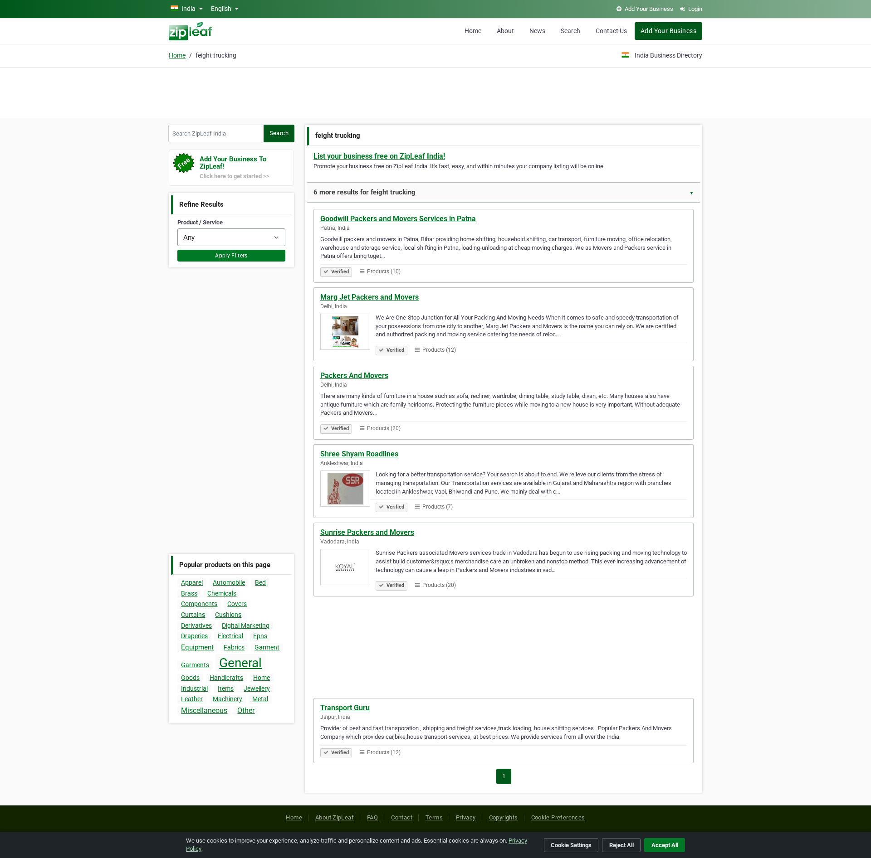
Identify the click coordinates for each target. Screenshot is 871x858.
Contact (401, 817)
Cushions (228, 614)
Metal (260, 699)
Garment (266, 647)
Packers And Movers (354, 375)
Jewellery (257, 688)
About (505, 30)
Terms (434, 817)
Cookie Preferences (558, 817)
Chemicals (221, 593)
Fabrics (234, 647)
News (537, 30)
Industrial (194, 688)
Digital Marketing (245, 625)
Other (245, 710)
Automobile (229, 582)
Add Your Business (668, 30)
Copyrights (503, 817)
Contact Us (611, 30)
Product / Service (200, 222)
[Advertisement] (435, 91)
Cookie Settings (571, 845)
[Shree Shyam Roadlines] (348, 489)
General (240, 662)
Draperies (194, 636)
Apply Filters (231, 255)
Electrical (230, 636)
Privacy (466, 817)
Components (199, 603)
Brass (189, 593)
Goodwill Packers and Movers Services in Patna (398, 218)
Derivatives (196, 625)
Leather (192, 699)
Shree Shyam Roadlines (359, 454)
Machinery (227, 699)
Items (226, 688)
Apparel (192, 582)
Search (570, 30)
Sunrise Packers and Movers (367, 532)
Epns (260, 636)
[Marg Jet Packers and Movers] (348, 333)
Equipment (197, 647)
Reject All (621, 845)
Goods (190, 677)
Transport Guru (345, 707)
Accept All (664, 845)
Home (473, 30)
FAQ (372, 817)
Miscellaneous (204, 710)
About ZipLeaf (334, 817)
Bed (260, 582)
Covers (237, 603)
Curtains (193, 614)
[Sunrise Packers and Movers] (348, 568)
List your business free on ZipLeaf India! (379, 156)
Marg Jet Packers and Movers (369, 297)
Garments (195, 665)
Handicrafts (226, 677)
